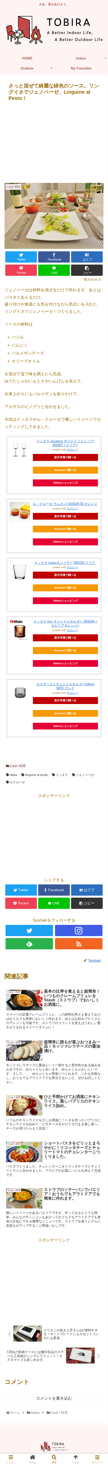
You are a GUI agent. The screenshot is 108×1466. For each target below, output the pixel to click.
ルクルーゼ (17, 782)
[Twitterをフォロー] (29, 930)
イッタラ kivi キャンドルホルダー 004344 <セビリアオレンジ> (65, 623)
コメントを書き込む (54, 1398)
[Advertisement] (54, 141)
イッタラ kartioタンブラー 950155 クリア (65, 563)
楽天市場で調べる (65, 457)
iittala (13, 775)
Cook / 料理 (17, 766)
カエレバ (72, 449)
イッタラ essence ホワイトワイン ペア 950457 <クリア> (65, 443)
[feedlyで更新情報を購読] (29, 943)
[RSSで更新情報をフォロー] (78, 943)
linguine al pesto (36, 775)
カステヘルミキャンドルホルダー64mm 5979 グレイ (65, 686)
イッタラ (61, 775)
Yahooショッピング (65, 482)
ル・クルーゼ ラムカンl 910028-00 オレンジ (65, 504)
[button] (98, 820)
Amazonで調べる (65, 469)
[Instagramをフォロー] (78, 930)
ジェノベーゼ (84, 775)
